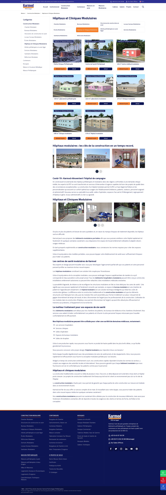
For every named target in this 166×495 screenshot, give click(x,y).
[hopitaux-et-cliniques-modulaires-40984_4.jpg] (124, 158)
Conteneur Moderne (55, 426)
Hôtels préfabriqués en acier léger (35, 47)
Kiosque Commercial (83, 429)
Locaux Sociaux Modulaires (33, 37)
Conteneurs (81, 7)
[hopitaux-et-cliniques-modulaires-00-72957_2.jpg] (124, 212)
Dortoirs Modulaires (30, 50)
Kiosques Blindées (83, 441)
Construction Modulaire (65, 7)
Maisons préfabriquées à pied (30, 459)
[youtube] (131, 449)
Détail (74, 69)
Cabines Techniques (83, 444)
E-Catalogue (53, 472)
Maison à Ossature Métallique (32, 67)
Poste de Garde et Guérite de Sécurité (86, 437)
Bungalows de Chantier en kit (58, 446)
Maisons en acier (91, 7)
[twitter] (116, 449)
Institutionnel (54, 7)
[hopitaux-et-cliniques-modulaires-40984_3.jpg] (96, 158)
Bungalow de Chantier (56, 419)
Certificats (52, 462)
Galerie (122, 7)
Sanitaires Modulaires (31, 54)
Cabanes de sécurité (83, 419)
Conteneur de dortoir (56, 442)
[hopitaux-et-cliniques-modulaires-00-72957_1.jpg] (96, 212)
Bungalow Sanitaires (55, 429)
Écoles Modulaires (30, 40)
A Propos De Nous (56, 455)
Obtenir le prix (60, 69)
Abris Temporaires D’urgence (58, 449)
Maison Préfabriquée (29, 70)
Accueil (45, 7)
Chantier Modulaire (30, 27)
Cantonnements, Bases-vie (58, 422)
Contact (136, 7)
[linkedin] (126, 449)
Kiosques (26, 64)
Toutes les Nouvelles (56, 469)
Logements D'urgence (28, 474)
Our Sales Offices (133, 1)
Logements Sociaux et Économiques (33, 471)
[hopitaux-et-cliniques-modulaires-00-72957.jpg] (69, 212)
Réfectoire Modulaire (31, 57)
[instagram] (121, 449)
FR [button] (142, 1)
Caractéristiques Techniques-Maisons (30, 478)
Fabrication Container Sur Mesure (60, 436)
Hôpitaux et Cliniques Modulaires (31, 429)
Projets (128, 7)
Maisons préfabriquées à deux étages (30, 463)
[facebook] (110, 449)
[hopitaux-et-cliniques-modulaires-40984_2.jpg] (69, 158)
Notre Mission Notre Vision (58, 459)
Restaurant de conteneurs (57, 439)
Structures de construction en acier (35, 34)
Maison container (54, 432)
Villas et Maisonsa (27, 467)
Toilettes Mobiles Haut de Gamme (88, 432)
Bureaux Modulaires (30, 30)
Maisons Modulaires (102, 7)
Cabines (115, 7)
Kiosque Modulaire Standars (86, 422)
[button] (97, 171)
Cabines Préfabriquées (84, 426)
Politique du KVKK (55, 465)
